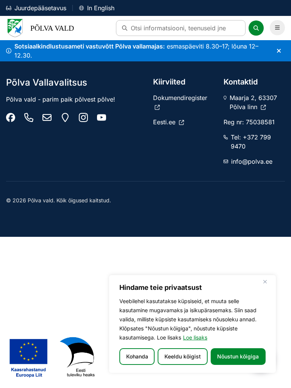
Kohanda (137, 356)
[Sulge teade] (279, 51)
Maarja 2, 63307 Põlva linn (253, 102)
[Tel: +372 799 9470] (28, 117)
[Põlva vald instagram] (83, 117)
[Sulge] (267, 281)
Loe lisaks (195, 337)
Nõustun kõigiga (238, 356)
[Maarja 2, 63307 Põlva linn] (65, 117)
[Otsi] (256, 28)
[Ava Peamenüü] (277, 27)
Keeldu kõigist (182, 356)
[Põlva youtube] (101, 117)
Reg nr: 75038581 (249, 122)
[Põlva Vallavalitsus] (10, 117)
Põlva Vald (52, 28)
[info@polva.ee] (47, 117)
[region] (192, 324)
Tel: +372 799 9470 (251, 141)
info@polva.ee (251, 161)
